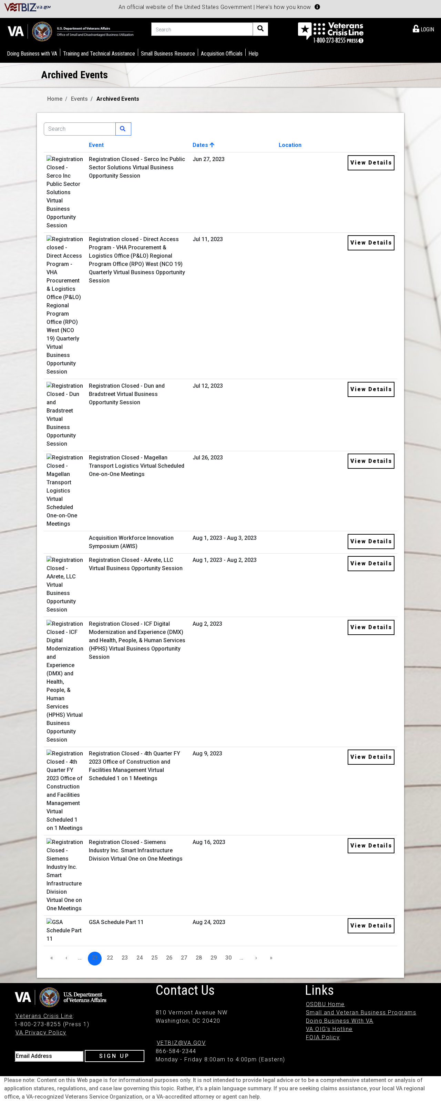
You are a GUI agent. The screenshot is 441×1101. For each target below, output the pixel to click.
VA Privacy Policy (41, 1032)
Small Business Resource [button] (168, 53)
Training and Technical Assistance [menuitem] (99, 53)
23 (125, 957)
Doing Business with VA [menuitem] (32, 53)
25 (154, 957)
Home (54, 99)
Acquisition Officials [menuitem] (222, 53)
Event (96, 145)
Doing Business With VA (339, 1021)
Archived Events (117, 99)
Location (290, 145)
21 (95, 957)
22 (110, 957)
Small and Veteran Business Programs (361, 1012)
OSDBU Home (325, 1004)
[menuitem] (423, 28)
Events (79, 99)
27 (184, 957)
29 (214, 957)
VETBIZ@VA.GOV (181, 1043)
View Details (371, 162)
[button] (317, 7)
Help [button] (253, 53)
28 (199, 957)
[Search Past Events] (123, 129)
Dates (201, 145)
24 (139, 957)
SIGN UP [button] (114, 1056)
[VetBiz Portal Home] (27, 6)
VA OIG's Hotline (329, 1029)
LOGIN (426, 29)
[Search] (260, 29)
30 (228, 957)
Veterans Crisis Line (44, 1016)
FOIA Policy (323, 1037)
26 (169, 957)
